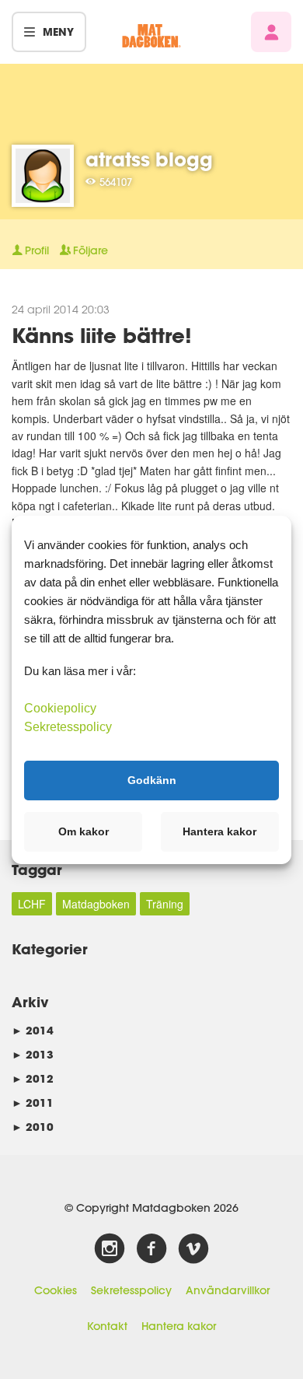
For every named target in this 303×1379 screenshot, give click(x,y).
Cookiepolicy (60, 707)
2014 (33, 1030)
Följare (90, 250)
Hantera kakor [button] (219, 831)
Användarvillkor (228, 1290)
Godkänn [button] (151, 780)
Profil (37, 250)
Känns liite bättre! (102, 334)
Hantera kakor (178, 1326)
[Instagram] (109, 1249)
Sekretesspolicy (131, 1290)
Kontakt (107, 1326)
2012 (33, 1078)
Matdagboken (96, 904)
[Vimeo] (193, 1249)
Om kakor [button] (83, 831)
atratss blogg (149, 159)
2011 (33, 1102)
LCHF (32, 904)
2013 (33, 1054)
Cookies (55, 1290)
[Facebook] (151, 1249)
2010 (33, 1126)
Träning (164, 904)
